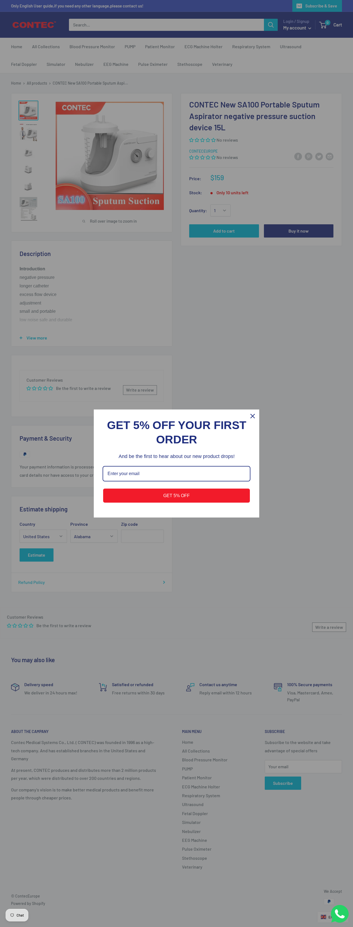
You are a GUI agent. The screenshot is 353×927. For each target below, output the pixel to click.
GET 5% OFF (176, 495)
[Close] (252, 416)
